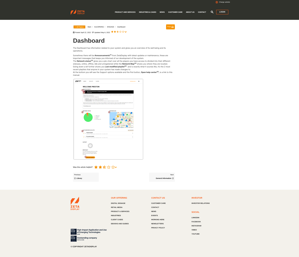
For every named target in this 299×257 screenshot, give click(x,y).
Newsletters (157, 224)
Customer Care (175, 12)
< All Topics (79, 27)
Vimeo (194, 230)
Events (154, 215)
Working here (157, 219)
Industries (116, 215)
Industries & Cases (147, 12)
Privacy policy (158, 228)
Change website (224, 2)
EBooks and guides (120, 224)
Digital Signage (118, 203)
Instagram (196, 226)
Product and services (125, 12)
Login (222, 12)
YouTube (195, 234)
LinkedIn (195, 218)
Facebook (196, 222)
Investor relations (201, 203)
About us (190, 12)
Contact (202, 12)
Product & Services (120, 211)
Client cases (117, 219)
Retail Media (116, 207)
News (162, 12)
